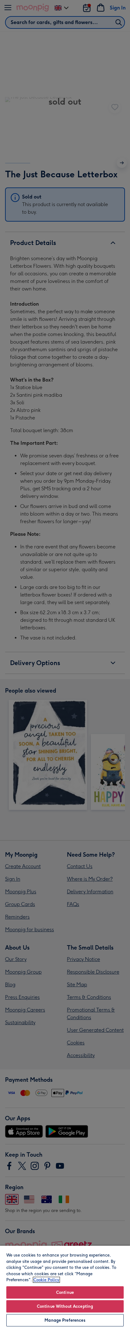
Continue (65, 1292)
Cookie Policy (46, 1279)
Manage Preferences (64, 1320)
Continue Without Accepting (65, 1306)
